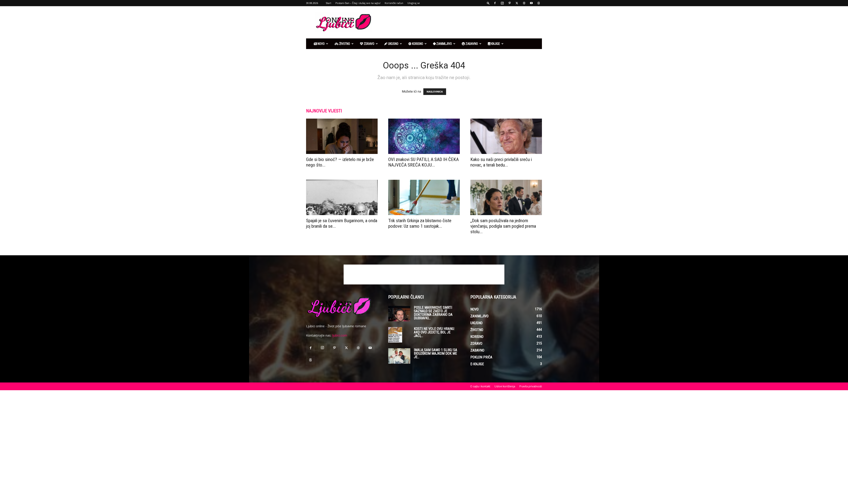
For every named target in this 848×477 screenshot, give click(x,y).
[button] (488, 3)
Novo (321, 43)
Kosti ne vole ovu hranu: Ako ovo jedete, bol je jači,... (434, 332)
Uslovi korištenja (504, 386)
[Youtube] (531, 3)
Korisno (417, 43)
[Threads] (538, 3)
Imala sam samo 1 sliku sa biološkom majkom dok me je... (435, 353)
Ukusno (392, 43)
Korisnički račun (394, 3)
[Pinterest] (509, 3)
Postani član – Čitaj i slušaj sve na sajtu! (357, 3)
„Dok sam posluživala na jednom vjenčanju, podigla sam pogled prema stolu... (503, 226)
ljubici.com (339, 335)
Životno (344, 43)
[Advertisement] (461, 22)
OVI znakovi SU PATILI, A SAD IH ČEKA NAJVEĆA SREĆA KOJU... (423, 162)
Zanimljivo (444, 43)
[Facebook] (495, 3)
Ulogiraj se (413, 3)
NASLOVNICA (435, 91)
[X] (516, 3)
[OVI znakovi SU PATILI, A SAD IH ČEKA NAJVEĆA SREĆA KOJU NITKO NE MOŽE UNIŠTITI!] (424, 136)
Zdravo (368, 43)
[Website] (524, 3)
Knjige (495, 43)
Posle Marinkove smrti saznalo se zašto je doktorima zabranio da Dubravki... (433, 312)
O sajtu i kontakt (480, 386)
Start (328, 3)
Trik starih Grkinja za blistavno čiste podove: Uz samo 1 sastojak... (419, 223)
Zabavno (471, 43)
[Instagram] (502, 3)
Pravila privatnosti (530, 386)
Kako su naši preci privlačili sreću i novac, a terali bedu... (501, 162)
